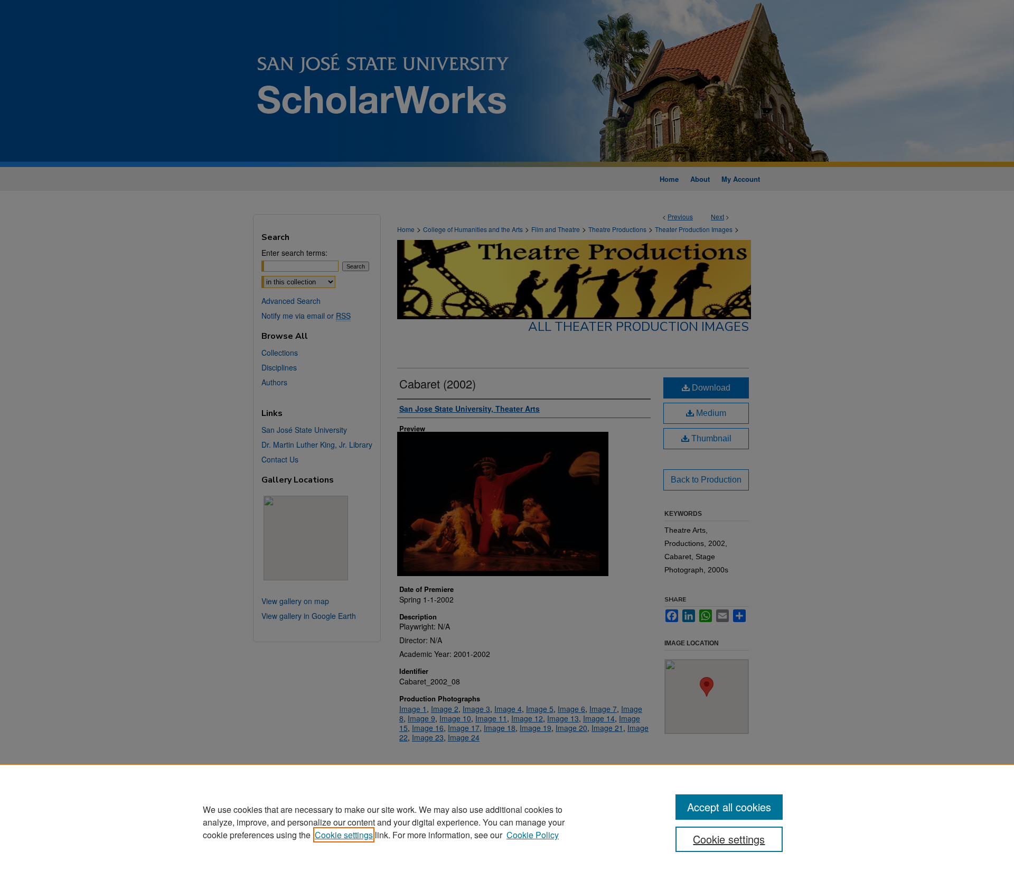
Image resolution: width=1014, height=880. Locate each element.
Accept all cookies (729, 806)
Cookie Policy (532, 835)
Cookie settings (344, 835)
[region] (507, 822)
